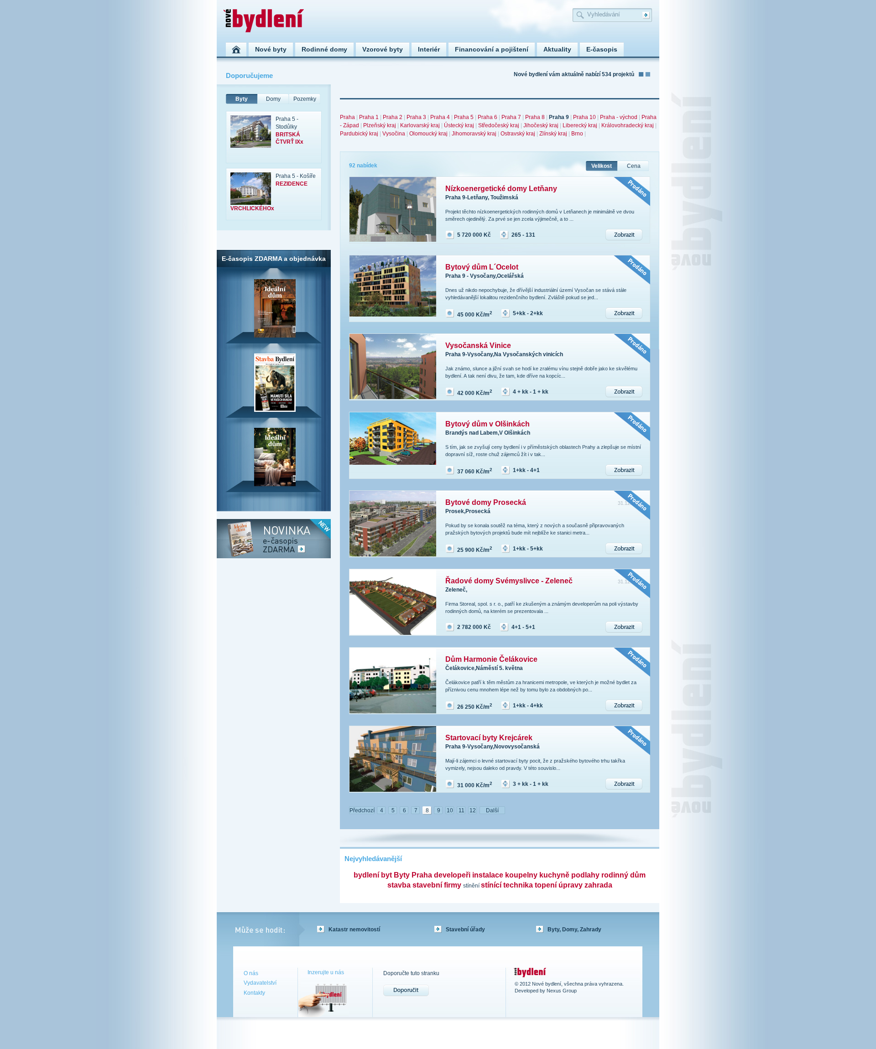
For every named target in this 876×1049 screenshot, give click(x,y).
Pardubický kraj (359, 133)
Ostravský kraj (518, 133)
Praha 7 (511, 117)
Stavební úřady (465, 929)
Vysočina (393, 133)
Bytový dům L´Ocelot (481, 267)
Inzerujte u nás (326, 972)
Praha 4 (440, 117)
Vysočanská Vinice (478, 345)
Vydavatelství (260, 983)
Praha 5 (464, 117)
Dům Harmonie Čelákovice (491, 659)
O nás (251, 973)
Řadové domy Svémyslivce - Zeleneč (509, 581)
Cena (634, 166)
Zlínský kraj (553, 133)
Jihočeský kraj (540, 125)
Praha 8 (535, 117)
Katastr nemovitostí (354, 929)
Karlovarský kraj (420, 125)
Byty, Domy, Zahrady (574, 929)
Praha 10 (584, 117)
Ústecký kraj (459, 125)
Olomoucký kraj (428, 133)
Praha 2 (392, 117)
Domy (273, 99)
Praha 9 (559, 117)
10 (450, 810)
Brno (577, 133)
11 (461, 810)
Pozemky (304, 99)
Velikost (601, 166)
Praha (347, 117)
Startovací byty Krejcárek (488, 738)
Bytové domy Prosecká (485, 502)
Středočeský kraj (498, 125)
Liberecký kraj (580, 125)
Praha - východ (618, 117)
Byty (241, 99)
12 (472, 810)
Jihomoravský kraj (474, 133)
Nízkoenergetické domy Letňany (501, 188)
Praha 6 (487, 117)
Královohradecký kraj (627, 125)
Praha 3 (416, 117)
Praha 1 (369, 117)
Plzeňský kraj (379, 125)
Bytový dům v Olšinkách (487, 424)
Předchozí (362, 810)
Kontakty (254, 993)
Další (492, 810)
